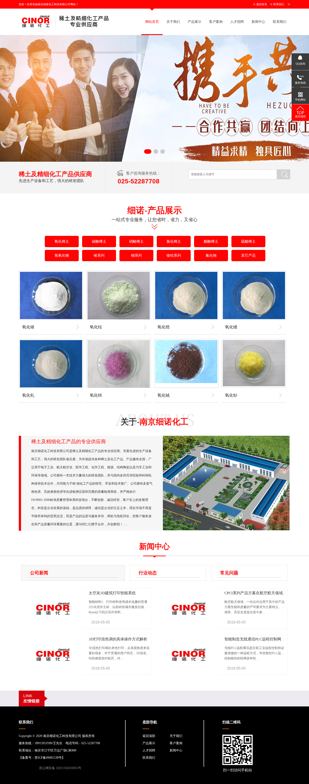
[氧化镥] (186, 295)
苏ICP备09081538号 (48, 757)
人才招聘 (237, 22)
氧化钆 (28, 395)
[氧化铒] (119, 364)
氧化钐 (231, 395)
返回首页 (261, 4)
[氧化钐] (254, 363)
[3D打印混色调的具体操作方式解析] (53, 674)
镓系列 (99, 255)
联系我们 (278, 4)
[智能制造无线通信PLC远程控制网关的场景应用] (189, 674)
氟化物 (211, 255)
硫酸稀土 (248, 241)
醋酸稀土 (211, 241)
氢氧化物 (62, 255)
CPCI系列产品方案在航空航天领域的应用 (259, 593)
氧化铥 (96, 327)
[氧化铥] (119, 296)
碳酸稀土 (99, 241)
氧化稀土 (62, 241)
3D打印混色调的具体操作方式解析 (118, 639)
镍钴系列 (173, 255)
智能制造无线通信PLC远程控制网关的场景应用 (264, 639)
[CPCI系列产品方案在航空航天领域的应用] (189, 628)
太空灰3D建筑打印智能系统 (112, 593)
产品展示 (194, 22)
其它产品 (248, 255)
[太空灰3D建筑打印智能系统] (53, 628)
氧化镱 (231, 327)
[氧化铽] (186, 361)
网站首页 (152, 22)
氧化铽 (163, 395)
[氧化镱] (254, 295)
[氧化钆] (51, 363)
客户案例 (216, 22)
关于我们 (173, 22)
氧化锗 (28, 327)
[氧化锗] (51, 295)
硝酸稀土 (136, 241)
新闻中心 (258, 22)
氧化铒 (96, 395)
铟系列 (136, 255)
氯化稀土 (173, 241)
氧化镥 (163, 327)
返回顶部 (149, 736)
